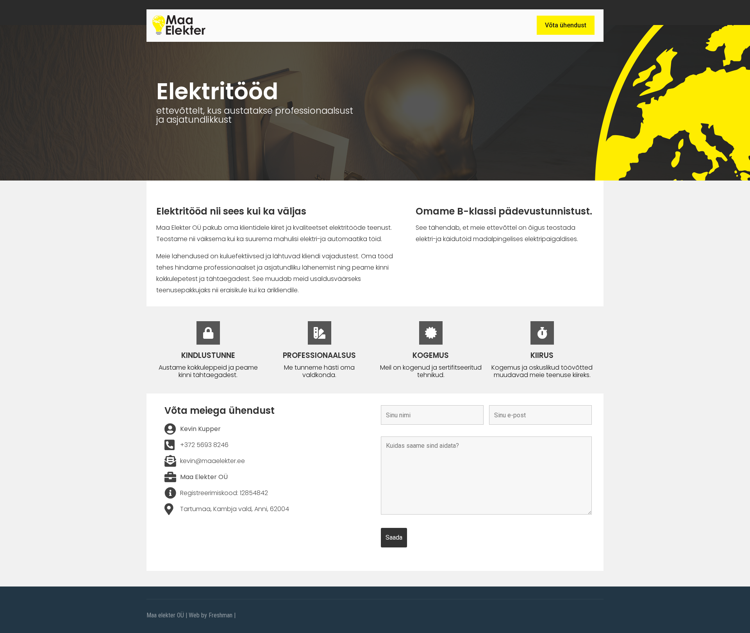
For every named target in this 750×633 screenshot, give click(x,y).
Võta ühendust (565, 25)
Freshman (220, 615)
